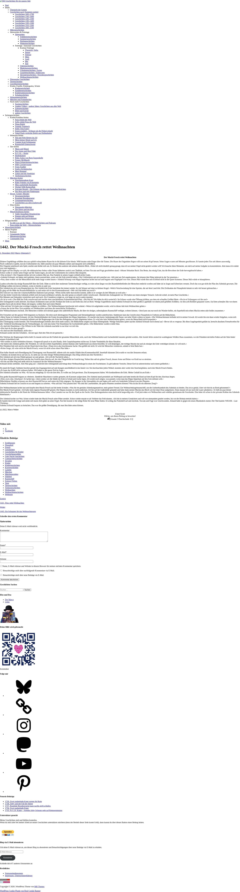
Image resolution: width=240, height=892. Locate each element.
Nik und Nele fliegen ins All (26, 138)
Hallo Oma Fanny (22, 129)
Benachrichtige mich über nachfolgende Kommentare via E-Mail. (28, 571)
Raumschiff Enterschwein (25, 144)
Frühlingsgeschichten (28, 37)
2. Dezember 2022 (7, 253)
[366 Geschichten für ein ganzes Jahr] (15, 1)
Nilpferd (8, 476)
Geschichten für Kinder (14, 452)
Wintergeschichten (27, 43)
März (27, 57)
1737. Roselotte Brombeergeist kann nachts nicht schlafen (28, 806)
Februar (28, 55)
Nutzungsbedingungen (14, 873)
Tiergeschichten (16, 82)
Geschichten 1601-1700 (24, 14)
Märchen (8, 472)
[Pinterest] (23, 792)
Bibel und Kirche (22, 111)
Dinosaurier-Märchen (23, 207)
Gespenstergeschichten (24, 200)
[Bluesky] (23, 696)
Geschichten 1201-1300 (24, 23)
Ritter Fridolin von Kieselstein (27, 182)
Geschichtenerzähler (13, 454)
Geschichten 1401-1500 (24, 19)
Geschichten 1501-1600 (24, 16)
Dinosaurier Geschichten (20, 79)
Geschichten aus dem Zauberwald (28, 203)
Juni (26, 64)
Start (7, 5)
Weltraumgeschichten (18, 97)
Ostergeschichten (27, 66)
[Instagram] (23, 734)
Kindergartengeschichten (25, 93)
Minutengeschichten (18, 236)
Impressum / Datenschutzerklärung (18, 876)
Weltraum (9, 494)
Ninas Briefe (20, 124)
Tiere (7, 483)
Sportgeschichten (21, 104)
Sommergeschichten (28, 39)
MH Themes (39, 887)
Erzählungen (10, 443)
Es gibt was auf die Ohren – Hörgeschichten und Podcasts (33, 223)
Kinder (7, 463)
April (27, 59)
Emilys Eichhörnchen (23, 169)
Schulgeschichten (22, 95)
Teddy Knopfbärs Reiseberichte (27, 214)
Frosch (7, 447)
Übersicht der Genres (18, 10)
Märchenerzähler (11, 474)
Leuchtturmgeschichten (19, 84)
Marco (17, 253)
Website (3, 559)
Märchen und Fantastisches (20, 99)
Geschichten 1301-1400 (24, 21)
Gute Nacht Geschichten (14, 456)
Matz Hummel (20, 171)
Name (2, 545)
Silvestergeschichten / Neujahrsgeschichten (37, 75)
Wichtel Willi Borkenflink (25, 187)
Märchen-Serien (16, 178)
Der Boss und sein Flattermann (27, 191)
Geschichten (10, 450)
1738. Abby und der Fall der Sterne (19, 804)
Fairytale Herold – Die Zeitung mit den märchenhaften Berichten (40, 189)
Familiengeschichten (23, 90)
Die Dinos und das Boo (24, 209)
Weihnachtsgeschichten (29, 77)
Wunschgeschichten (13, 227)
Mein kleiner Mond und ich (26, 140)
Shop (7, 241)
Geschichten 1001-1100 (24, 28)
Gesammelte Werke (17, 234)
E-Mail (3, 552)
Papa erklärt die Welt (23, 120)
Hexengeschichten (22, 196)
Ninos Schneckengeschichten (26, 162)
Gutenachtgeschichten (13, 459)
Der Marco (9, 600)
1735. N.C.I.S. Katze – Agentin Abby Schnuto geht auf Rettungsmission (33, 810)
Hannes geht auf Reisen (24, 216)
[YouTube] (23, 772)
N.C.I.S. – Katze (21, 153)
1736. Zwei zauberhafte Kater (17, 808)
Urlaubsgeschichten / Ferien (31, 70)
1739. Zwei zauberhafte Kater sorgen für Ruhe (23, 801)
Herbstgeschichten (27, 41)
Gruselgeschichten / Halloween (32, 73)
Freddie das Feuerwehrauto (25, 218)
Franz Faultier (20, 167)
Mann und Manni (22, 149)
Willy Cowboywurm (23, 165)
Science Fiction (11, 481)
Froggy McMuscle (22, 160)
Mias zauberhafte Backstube (26, 185)
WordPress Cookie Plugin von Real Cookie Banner (20, 891)
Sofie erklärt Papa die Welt (25, 122)
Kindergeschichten (22, 88)
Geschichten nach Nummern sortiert (24, 12)
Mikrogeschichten (17, 30)
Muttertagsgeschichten (29, 68)
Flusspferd (9, 445)
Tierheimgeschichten (23, 176)
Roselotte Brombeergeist (24, 198)
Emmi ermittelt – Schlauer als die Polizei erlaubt (34, 131)
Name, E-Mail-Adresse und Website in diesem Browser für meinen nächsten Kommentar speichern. (41, 566)
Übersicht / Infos (31, 50)
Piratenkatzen (20, 156)
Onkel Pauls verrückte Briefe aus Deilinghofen (33, 133)
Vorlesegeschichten (12, 488)
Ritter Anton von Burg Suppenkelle (29, 158)
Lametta (8, 470)
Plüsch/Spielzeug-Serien (19, 212)
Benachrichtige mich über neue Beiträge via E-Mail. (23, 575)
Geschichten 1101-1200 (24, 25)
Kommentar (4, 530)
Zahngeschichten (21, 108)
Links (7, 602)
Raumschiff (9, 479)
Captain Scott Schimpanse (25, 142)
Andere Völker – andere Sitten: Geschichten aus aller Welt (38, 106)
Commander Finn (17, 239)
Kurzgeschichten (11, 468)
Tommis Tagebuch (22, 126)
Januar (27, 52)
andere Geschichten (22, 113)
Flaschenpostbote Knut (24, 180)
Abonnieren (7, 858)
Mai (26, 61)
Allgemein (25, 253)
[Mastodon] (23, 753)
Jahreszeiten (19, 34)
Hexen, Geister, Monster (19, 194)
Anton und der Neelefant (25, 173)
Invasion (8, 461)
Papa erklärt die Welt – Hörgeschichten (25, 225)
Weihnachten (10, 490)
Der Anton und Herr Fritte (25, 151)
